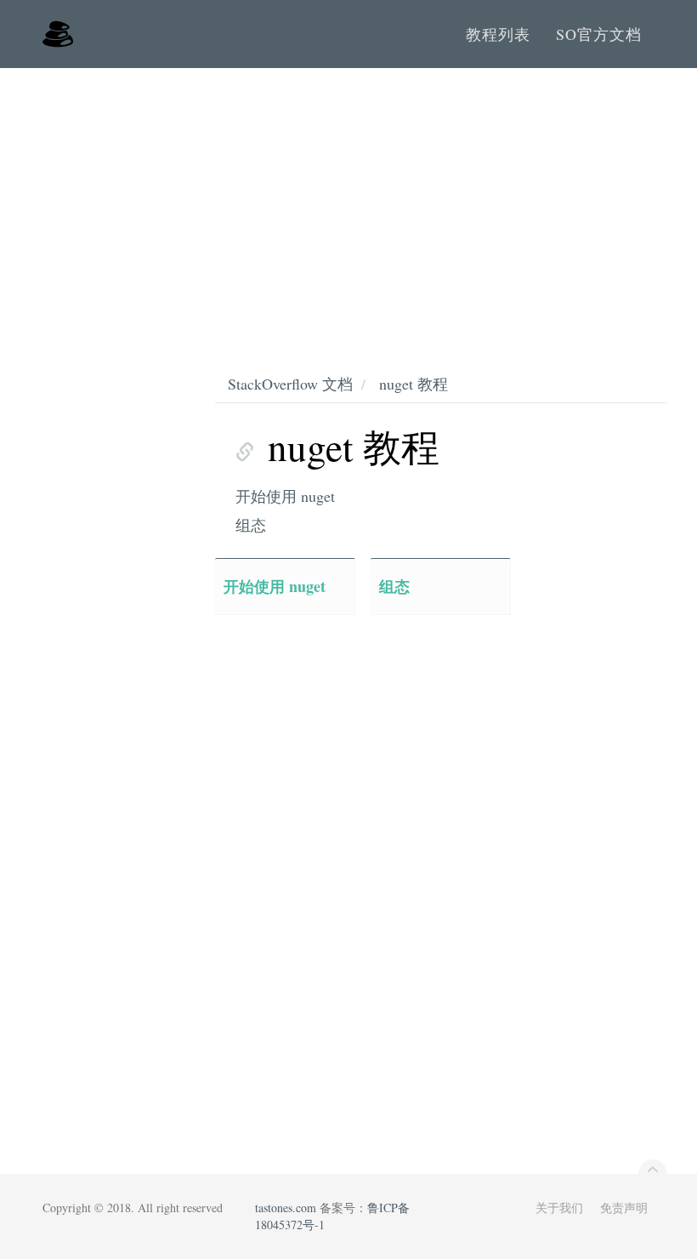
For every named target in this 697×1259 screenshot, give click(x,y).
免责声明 (624, 1207)
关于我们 (559, 1207)
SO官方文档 (599, 34)
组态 (250, 525)
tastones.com (285, 1207)
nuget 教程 (413, 383)
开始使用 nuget (285, 496)
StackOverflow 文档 (290, 383)
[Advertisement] (348, 196)
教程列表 (498, 34)
